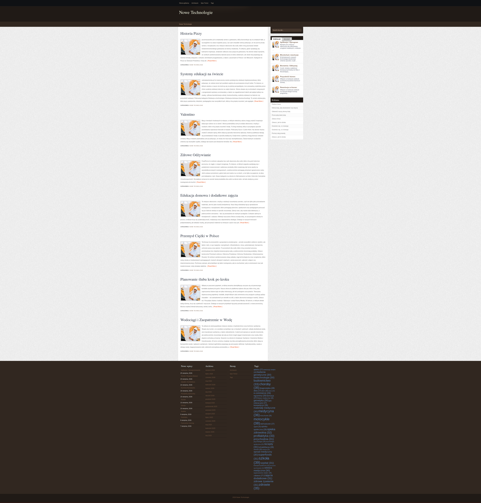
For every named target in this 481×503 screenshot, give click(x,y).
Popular (277, 39)
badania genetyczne (262, 373)
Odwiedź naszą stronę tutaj (281, 111)
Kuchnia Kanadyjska (188, 388)
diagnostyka (267, 388)
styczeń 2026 (209, 395)
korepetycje (261, 405)
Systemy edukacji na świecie (201, 73)
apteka (258, 369)
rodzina (266, 449)
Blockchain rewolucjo (289, 55)
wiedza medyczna (263, 469)
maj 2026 (208, 381)
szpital (267, 462)
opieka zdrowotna (264, 431)
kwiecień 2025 (210, 428)
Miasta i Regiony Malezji (189, 376)
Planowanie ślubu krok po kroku (204, 279)
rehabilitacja (266, 447)
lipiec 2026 (209, 374)
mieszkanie (266, 416)
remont (258, 449)
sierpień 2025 (210, 414)
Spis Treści (204, 3)
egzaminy (260, 395)
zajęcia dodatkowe (263, 477)
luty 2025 (208, 435)
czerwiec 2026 (210, 377)
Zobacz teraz (276, 119)
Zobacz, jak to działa (279, 122)
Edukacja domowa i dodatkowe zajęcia (209, 195)
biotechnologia (264, 377)
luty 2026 (208, 392)
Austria (183, 411)
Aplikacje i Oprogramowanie (190, 370)
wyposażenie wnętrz (263, 473)
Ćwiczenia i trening (187, 423)
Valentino (187, 114)
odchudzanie (267, 424)
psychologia (260, 441)
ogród (257, 427)
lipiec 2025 (209, 417)
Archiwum (195, 3)
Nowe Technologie (196, 12)
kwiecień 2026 (210, 385)
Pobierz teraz (276, 104)
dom (265, 391)
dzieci (271, 391)
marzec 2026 (209, 388)
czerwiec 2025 (210, 421)
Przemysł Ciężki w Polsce (199, 235)
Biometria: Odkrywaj (288, 66)
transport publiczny (262, 465)
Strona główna (184, 3)
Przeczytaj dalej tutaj (279, 115)
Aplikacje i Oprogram (289, 42)
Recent (287, 39)
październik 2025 (211, 406)
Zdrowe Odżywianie (195, 154)
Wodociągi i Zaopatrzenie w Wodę (206, 319)
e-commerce (262, 393)
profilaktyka (264, 435)
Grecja (183, 405)
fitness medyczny (265, 398)
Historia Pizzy (191, 33)
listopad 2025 (210, 403)
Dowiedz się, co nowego (280, 126)
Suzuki (183, 399)
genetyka (261, 400)
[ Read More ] (211, 61)
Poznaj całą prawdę (278, 133)
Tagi (212, 3)
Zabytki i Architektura (188, 382)
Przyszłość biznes (287, 77)
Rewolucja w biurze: (288, 87)
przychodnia (264, 439)
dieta (257, 391)
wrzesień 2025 (210, 410)
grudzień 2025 (210, 399)
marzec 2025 (209, 432)
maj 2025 (208, 425)
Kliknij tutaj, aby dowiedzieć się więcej (285, 108)
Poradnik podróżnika (188, 394)
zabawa (259, 475)
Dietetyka (184, 417)
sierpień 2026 (210, 370)
